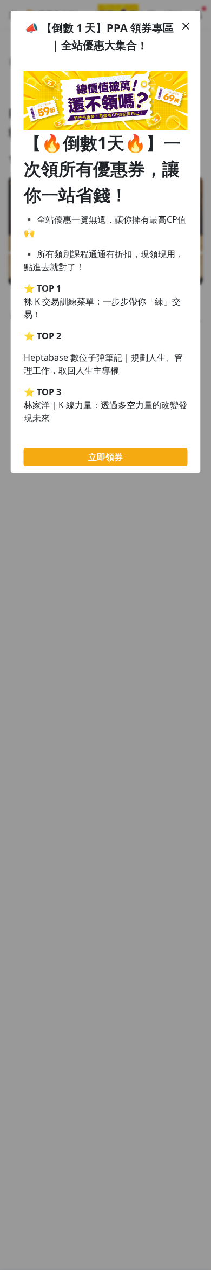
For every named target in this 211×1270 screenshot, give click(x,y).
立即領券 (105, 457)
